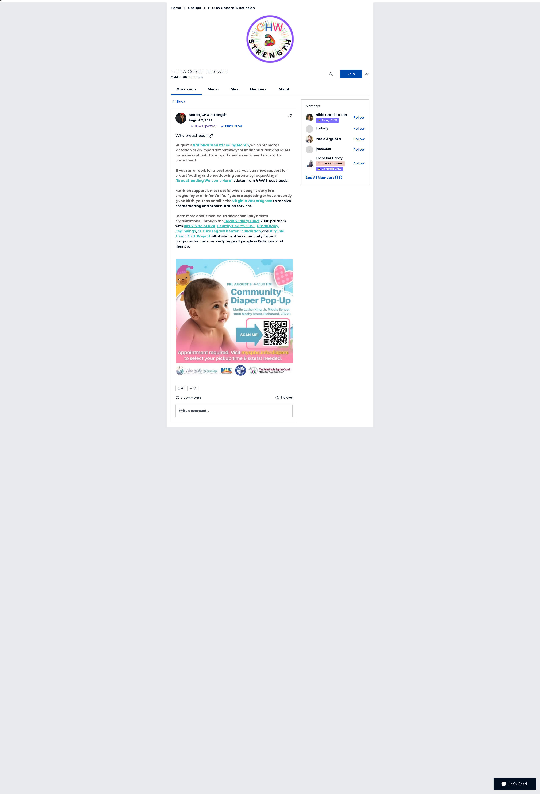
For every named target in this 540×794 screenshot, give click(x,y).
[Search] (330, 74)
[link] (186, 89)
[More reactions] (192, 388)
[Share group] (366, 73)
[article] (234, 265)
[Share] (290, 115)
